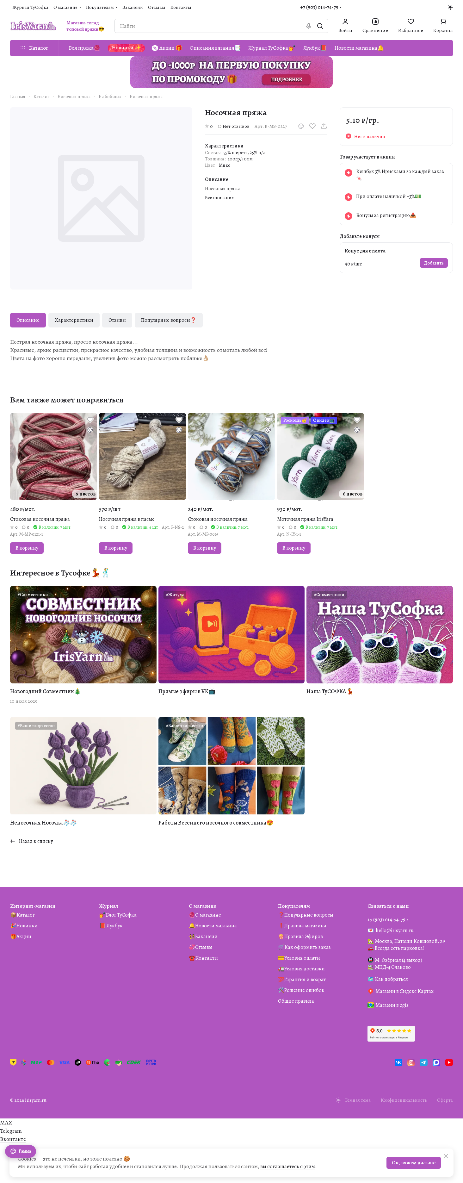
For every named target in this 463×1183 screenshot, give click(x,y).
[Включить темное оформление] (450, 7)
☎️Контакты (203, 958)
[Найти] (320, 26)
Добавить (434, 263)
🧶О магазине (205, 915)
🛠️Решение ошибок (301, 990)
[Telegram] (424, 1062)
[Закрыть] (446, 1156)
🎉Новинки (24, 925)
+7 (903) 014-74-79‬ (319, 7)
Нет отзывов (236, 126)
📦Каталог (22, 915)
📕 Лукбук (111, 925)
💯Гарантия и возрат (302, 979)
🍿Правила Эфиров (300, 936)
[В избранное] (312, 126)
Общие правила (296, 1001)
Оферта (445, 1100)
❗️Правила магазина (302, 925)
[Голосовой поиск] (309, 26)
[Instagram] (411, 1062)
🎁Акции (20, 936)
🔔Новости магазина (213, 925)
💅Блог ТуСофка (118, 915)
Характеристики (74, 320)
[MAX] (436, 1062)
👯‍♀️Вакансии (203, 936)
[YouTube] (449, 1062)
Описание (28, 320)
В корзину (26, 548)
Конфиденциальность (404, 1100)
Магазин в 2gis (392, 1005)
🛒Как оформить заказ (304, 947)
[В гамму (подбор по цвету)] (301, 126)
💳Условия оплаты (299, 958)
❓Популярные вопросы (305, 915)
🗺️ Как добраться (387, 979)
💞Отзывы (201, 947)
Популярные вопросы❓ (168, 320)
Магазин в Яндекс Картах (404, 991)
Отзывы (117, 320)
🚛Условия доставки (301, 968)
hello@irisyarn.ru (395, 930)
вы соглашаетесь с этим (287, 1166)
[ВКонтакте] (398, 1062)
